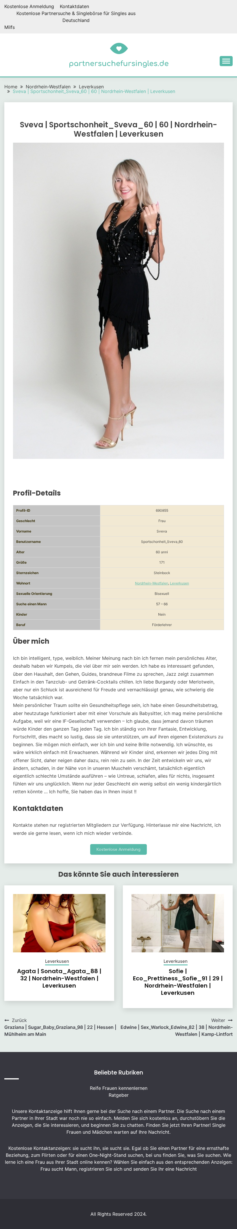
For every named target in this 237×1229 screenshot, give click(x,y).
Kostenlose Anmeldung (29, 6)
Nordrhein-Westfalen (151, 583)
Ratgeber (119, 1095)
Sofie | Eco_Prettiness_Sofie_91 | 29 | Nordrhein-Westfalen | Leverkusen (178, 982)
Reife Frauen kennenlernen (118, 1088)
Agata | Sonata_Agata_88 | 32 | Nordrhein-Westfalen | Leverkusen (59, 978)
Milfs (9, 27)
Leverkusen (179, 583)
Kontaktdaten (74, 6)
